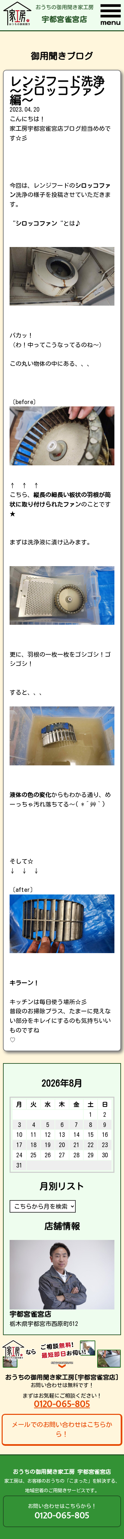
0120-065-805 (62, 1404)
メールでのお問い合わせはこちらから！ (62, 1429)
